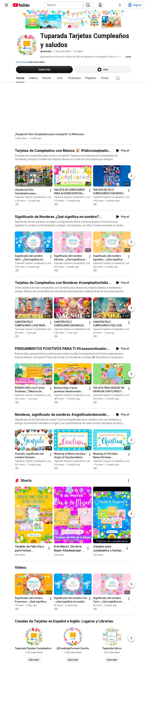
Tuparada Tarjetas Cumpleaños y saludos (35, 197)
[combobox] (64, 5)
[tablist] (73, 78)
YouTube (22, 62)
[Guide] (6, 5)
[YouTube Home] (21, 5)
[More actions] (50, 190)
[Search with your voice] (100, 5)
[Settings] (120, 5)
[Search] (88, 5)
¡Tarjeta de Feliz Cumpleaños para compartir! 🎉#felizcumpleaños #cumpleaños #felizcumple (51, 134)
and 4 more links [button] (36, 62)
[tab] (20, 78)
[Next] (131, 176)
